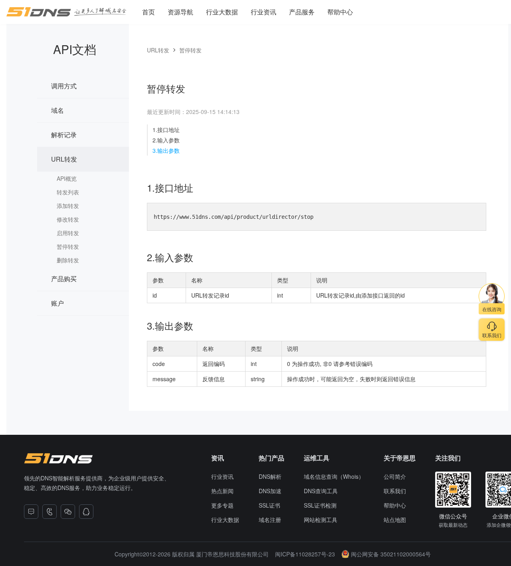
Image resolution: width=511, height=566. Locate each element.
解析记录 (64, 134)
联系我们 (395, 491)
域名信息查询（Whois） (334, 476)
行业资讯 (263, 11)
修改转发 (68, 219)
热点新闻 (222, 491)
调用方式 (64, 85)
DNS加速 (270, 491)
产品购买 (64, 278)
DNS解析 (270, 476)
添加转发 (68, 206)
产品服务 (302, 11)
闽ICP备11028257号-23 (305, 554)
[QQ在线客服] (86, 511)
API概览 (67, 178)
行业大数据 (222, 11)
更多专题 (222, 505)
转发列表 (68, 192)
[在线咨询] (31, 511)
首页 (148, 11)
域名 (57, 110)
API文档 (74, 49)
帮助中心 (340, 11)
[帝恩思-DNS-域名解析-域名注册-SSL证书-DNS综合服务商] (66, 12)
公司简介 (395, 476)
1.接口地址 (166, 130)
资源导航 (180, 11)
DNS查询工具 (321, 491)
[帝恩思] (58, 458)
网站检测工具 (320, 520)
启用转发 (68, 233)
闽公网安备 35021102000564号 (391, 554)
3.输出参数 (166, 150)
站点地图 (395, 520)
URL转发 (64, 159)
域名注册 (270, 520)
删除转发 (68, 260)
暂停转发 (68, 246)
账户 (57, 303)
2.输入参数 (166, 140)
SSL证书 (269, 505)
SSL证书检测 (320, 505)
